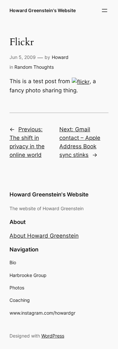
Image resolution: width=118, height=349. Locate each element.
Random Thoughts (34, 67)
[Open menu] (104, 10)
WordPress (52, 336)
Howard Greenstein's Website (43, 10)
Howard (60, 57)
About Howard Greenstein (44, 235)
